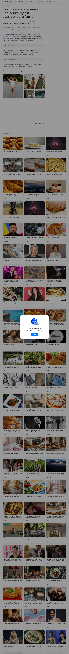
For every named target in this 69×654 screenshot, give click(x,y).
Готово (34, 334)
